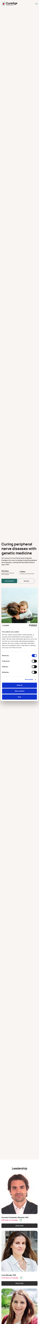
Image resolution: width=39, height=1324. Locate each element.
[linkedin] (21, 1220)
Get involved (9, 581)
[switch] (34, 661)
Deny (19, 697)
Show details (29, 679)
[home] (9, 3)
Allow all (19, 685)
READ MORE (19, 1226)
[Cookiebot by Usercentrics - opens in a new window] (29, 625)
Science (26, 581)
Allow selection (19, 691)
